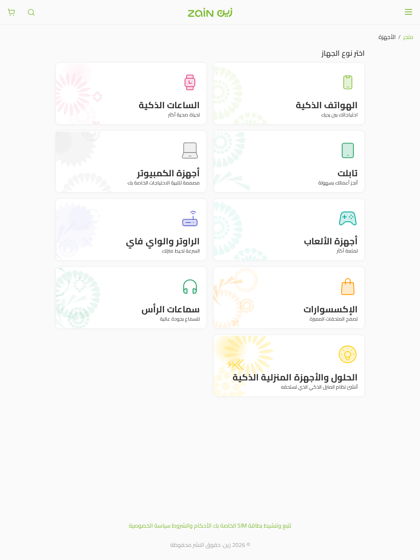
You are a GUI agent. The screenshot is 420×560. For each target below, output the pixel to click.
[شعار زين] (210, 12)
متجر (408, 37)
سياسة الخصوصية (150, 525)
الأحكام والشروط (192, 525)
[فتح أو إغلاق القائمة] (408, 12)
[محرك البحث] (31, 12)
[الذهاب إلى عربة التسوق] (11, 12)
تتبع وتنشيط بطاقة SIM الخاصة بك (252, 525)
